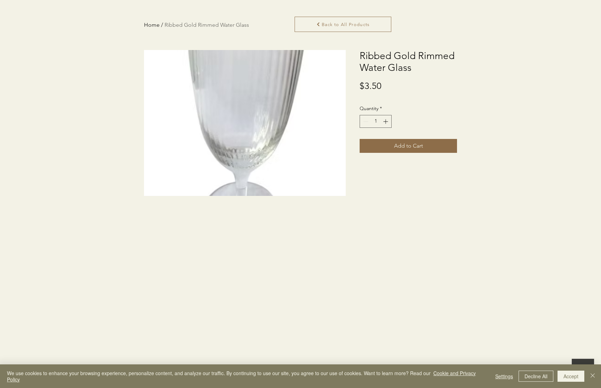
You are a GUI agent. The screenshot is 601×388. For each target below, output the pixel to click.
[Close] (592, 376)
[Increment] (386, 121)
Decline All (535, 376)
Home (152, 25)
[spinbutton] (375, 121)
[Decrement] (365, 121)
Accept (570, 376)
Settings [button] (504, 376)
